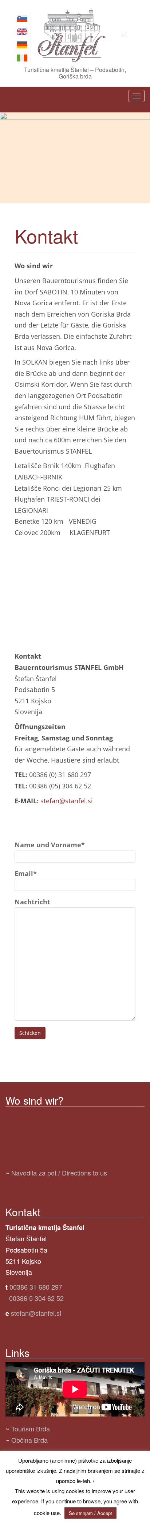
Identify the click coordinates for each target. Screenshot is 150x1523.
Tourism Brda (30, 1428)
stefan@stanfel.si (66, 800)
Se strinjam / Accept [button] (90, 1513)
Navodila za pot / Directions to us (59, 1172)
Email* (26, 873)
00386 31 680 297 (35, 1286)
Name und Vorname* (50, 844)
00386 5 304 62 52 (36, 1298)
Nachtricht (32, 901)
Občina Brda (29, 1439)
